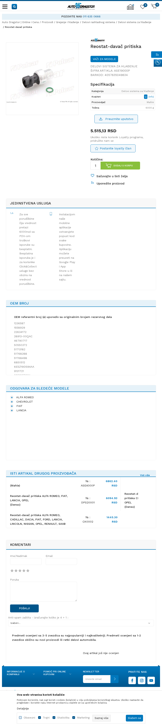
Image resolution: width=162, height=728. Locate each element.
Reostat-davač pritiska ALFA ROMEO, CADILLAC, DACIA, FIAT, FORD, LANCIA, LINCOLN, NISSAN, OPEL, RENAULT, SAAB (38, 519)
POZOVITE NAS (71, 16)
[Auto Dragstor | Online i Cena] (81, 6)
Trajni (46, 717)
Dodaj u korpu (123, 165)
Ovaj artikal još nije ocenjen (101, 653)
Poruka (14, 579)
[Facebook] (132, 680)
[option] (81, 16)
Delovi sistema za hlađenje (134, 22)
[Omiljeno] (142, 7)
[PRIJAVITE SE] (101, 680)
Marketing (83, 717)
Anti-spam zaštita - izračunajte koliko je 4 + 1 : (38, 617)
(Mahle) (15, 485)
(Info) (151, 97)
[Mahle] (97, 40)
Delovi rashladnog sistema (98, 22)
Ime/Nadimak (18, 556)
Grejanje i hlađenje (67, 22)
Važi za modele (104, 59)
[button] (14, 6)
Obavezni (29, 717)
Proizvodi (47, 22)
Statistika (63, 717)
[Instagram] (141, 680)
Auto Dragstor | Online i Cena (20, 22)
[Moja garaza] (130, 8)
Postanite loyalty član (115, 148)
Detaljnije (23, 708)
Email (49, 556)
